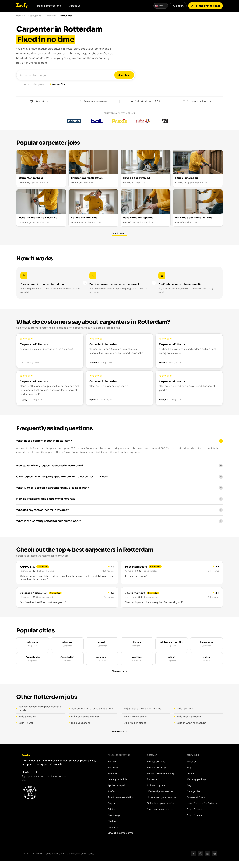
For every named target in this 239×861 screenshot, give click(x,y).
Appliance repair (116, 785)
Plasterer (112, 821)
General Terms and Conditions (61, 853)
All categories (34, 15)
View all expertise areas (120, 832)
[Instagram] (200, 853)
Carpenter (50, 15)
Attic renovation (186, 708)
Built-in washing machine (191, 722)
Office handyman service (161, 803)
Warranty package (196, 779)
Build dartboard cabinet (85, 716)
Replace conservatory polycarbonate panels (40, 708)
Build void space (80, 722)
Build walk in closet (135, 722)
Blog (189, 785)
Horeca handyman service (161, 797)
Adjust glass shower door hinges (142, 708)
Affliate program (156, 785)
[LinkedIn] (207, 853)
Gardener (113, 826)
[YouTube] (214, 853)
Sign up (26, 776)
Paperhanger (115, 815)
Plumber (112, 761)
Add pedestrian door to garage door (92, 708)
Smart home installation (120, 797)
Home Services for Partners (202, 803)
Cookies (90, 853)
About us (191, 761)
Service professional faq (160, 773)
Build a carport (27, 716)
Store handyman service (160, 809)
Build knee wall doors (189, 716)
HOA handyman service (160, 791)
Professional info (156, 761)
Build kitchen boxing (135, 716)
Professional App (156, 767)
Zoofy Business (195, 809)
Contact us (193, 773)
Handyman (113, 773)
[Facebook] (193, 853)
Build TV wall (26, 722)
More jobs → (119, 233)
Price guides (193, 791)
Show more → (119, 671)
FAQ (189, 767)
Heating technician (118, 779)
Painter (111, 809)
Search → (124, 75)
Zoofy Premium (195, 815)
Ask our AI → (59, 84)
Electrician (113, 767)
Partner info (153, 779)
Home (19, 15)
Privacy (81, 853)
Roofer (111, 791)
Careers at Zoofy (196, 797)
